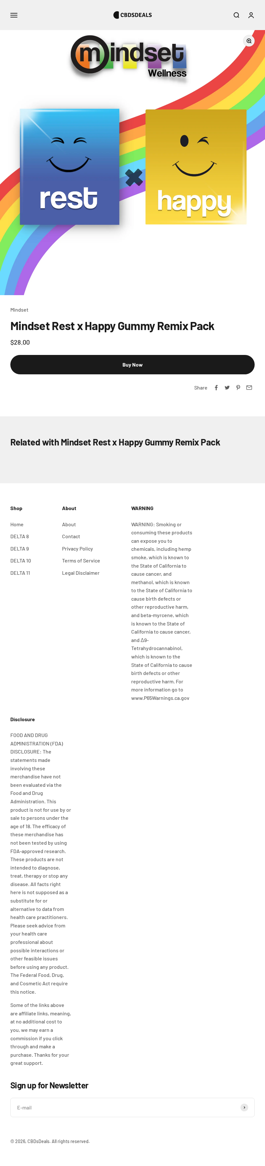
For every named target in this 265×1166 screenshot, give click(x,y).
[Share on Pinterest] (238, 387)
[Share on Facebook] (216, 387)
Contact (71, 536)
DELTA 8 (19, 536)
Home (17, 524)
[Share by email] (249, 387)
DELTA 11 (20, 573)
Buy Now (132, 364)
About (69, 524)
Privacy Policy (77, 548)
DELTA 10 (20, 560)
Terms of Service (81, 560)
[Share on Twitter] (227, 387)
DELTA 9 (19, 548)
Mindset (19, 309)
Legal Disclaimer (81, 573)
